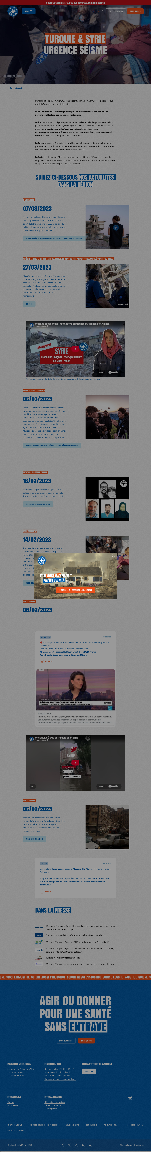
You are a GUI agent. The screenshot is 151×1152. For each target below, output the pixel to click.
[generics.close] (113, 556)
